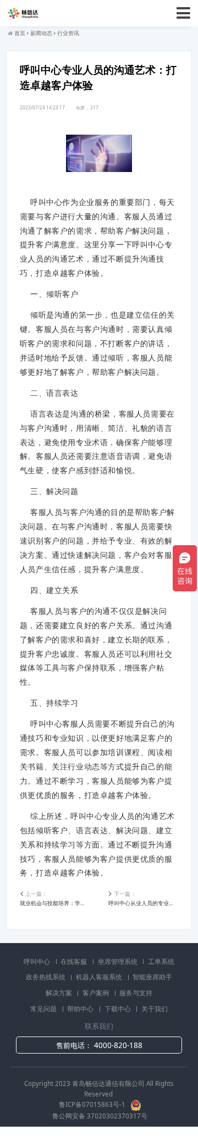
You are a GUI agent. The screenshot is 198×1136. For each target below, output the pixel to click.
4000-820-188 (118, 1045)
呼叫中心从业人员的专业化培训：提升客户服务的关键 (143, 898)
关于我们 (154, 1009)
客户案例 (96, 993)
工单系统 (161, 961)
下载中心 (119, 1009)
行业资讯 (68, 33)
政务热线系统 (46, 977)
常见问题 (44, 1009)
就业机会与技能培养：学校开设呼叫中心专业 (55, 898)
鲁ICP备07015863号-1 (93, 1104)
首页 (19, 33)
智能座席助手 (152, 977)
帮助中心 (81, 1009)
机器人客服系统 (100, 977)
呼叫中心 (38, 961)
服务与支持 (135, 993)
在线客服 (75, 961)
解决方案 (60, 993)
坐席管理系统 (118, 961)
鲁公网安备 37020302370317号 (99, 1116)
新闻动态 (41, 33)
